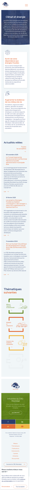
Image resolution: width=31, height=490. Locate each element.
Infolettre (15, 456)
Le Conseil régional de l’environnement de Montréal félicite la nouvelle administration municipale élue (16, 160)
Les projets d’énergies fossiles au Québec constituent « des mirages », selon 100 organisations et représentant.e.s (16, 203)
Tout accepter (20, 486)
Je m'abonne (16, 412)
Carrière (15, 453)
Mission (15, 443)
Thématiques (15, 446)
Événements (15, 451)
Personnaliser (6, 486)
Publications (15, 448)
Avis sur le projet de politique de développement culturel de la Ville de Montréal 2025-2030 (16, 246)
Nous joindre (15, 458)
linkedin (22, 421)
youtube (22, 426)
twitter (8, 426)
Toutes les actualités (21, 148)
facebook (8, 421)
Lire (5, 191)
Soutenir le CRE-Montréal (13, 464)
